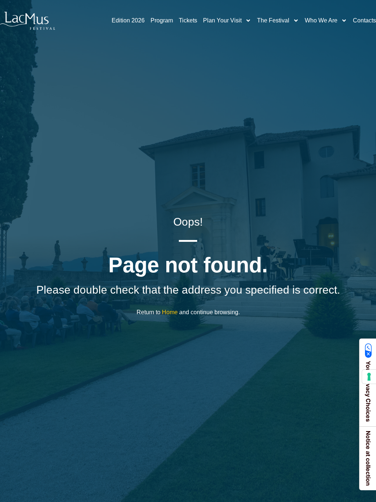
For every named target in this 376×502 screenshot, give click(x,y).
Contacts (364, 20)
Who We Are (321, 20)
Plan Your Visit (222, 20)
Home (170, 312)
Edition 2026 (128, 20)
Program (162, 20)
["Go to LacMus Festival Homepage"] (27, 21)
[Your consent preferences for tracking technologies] (369, 377)
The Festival (273, 20)
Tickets (188, 20)
